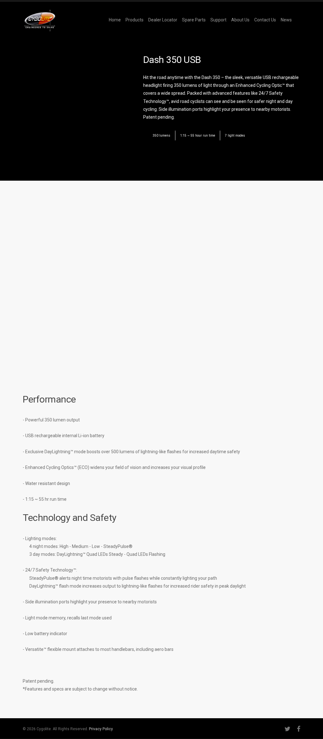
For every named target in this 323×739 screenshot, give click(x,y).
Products (135, 19)
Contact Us (265, 19)
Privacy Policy (101, 729)
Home (115, 19)
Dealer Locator (162, 19)
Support (218, 19)
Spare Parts (194, 19)
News (286, 19)
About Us (240, 19)
